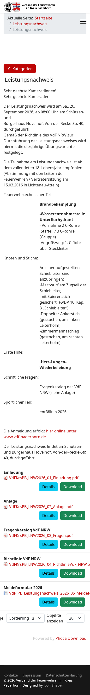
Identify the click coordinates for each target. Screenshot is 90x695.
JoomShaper (53, 685)
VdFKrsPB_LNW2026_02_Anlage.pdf (41, 506)
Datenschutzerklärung (64, 675)
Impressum (32, 675)
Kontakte (11, 675)
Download (72, 486)
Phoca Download (70, 638)
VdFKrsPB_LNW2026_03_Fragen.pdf (41, 535)
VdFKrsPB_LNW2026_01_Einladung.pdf (43, 477)
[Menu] (83, 21)
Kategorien (22, 68)
